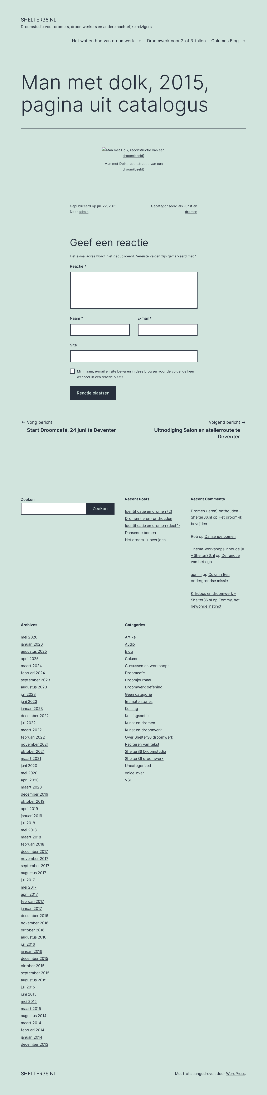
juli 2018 (28, 823)
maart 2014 (31, 1023)
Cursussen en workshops (147, 666)
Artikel (130, 637)
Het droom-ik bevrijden (145, 540)
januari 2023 (32, 708)
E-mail (144, 318)
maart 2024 (31, 666)
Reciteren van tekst (142, 744)
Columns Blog (225, 40)
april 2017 (29, 894)
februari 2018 (32, 844)
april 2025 (30, 658)
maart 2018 (31, 837)
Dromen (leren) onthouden (148, 518)
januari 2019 (31, 816)
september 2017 (35, 866)
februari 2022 (33, 737)
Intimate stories (138, 701)
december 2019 (34, 794)
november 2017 (34, 858)
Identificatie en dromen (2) (148, 511)
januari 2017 (31, 908)
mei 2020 (29, 773)
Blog (129, 651)
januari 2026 (32, 644)
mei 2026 (29, 637)
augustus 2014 (34, 1016)
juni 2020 (29, 765)
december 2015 (34, 958)
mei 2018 (29, 830)
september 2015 (35, 973)
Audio (130, 644)
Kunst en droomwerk (143, 730)
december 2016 (34, 915)
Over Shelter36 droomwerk (149, 737)
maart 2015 (31, 1008)
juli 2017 (28, 880)
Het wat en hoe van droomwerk (103, 40)
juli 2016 (28, 944)
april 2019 (29, 808)
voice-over (134, 773)
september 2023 (35, 680)
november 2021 (34, 744)
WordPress (235, 1073)
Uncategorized (138, 765)
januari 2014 (31, 1037)
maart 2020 (31, 787)
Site (73, 345)
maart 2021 (31, 758)
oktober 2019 (32, 801)
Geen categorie (138, 694)
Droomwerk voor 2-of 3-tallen (176, 40)
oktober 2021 (32, 751)
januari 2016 (31, 951)
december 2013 (34, 1044)
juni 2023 (29, 701)
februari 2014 (32, 1030)
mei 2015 (29, 1001)
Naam (76, 318)
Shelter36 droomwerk (144, 758)
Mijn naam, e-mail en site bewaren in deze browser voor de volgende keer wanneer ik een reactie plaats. (135, 374)
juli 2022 (28, 723)
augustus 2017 (33, 873)
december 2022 (35, 715)
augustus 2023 (34, 687)
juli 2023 (28, 694)
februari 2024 (33, 673)
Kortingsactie (137, 715)
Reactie (78, 266)
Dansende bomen (140, 532)
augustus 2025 (34, 651)
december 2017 (34, 851)
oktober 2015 (32, 966)
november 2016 (34, 923)
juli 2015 (28, 987)
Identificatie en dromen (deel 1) (152, 525)
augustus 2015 (33, 980)
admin (83, 212)
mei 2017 (29, 887)
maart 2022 (31, 730)
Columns (132, 658)
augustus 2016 (33, 937)
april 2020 (30, 780)
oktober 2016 (32, 930)
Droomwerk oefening (143, 687)
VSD (128, 780)
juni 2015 (29, 994)
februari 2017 (32, 901)
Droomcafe (135, 673)
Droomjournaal (138, 680)
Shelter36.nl (39, 20)
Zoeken (28, 499)
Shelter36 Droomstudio (145, 751)
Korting (131, 708)
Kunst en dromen (140, 723)
